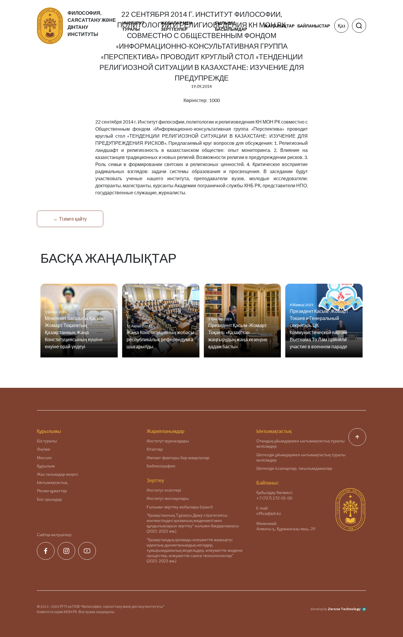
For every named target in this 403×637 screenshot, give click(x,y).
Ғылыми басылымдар (231, 26)
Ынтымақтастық (52, 482)
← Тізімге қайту (70, 218)
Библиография (161, 465)
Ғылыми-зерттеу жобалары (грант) (180, 506)
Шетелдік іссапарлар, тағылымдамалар (294, 468)
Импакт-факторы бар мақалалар (178, 457)
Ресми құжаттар (52, 490)
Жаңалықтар (279, 25)
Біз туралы (47, 440)
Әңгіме (43, 449)
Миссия (44, 457)
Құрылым (46, 465)
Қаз (341, 25)
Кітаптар (155, 449)
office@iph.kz (268, 513)
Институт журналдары (168, 440)
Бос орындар (49, 499)
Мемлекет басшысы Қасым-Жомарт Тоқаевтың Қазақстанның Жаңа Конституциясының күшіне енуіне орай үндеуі (75, 332)
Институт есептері (164, 489)
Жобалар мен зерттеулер (176, 26)
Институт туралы (133, 26)
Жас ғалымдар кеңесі (57, 474)
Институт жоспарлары (168, 498)
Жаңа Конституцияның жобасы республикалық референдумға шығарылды (160, 339)
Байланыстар (313, 25)
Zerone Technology (344, 609)
